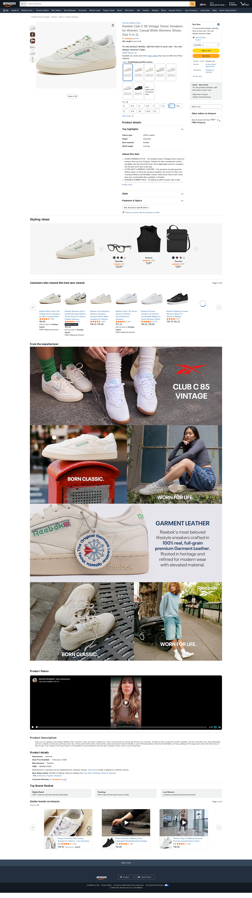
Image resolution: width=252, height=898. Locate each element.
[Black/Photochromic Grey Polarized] (114, 258)
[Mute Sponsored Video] (89, 833)
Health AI (15, 10)
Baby (214, 10)
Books (119, 10)
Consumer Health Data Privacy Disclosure (129, 885)
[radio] (32, 28)
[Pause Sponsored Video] (89, 828)
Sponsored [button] (33, 805)
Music (163, 10)
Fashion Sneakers (71, 17)
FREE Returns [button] (128, 53)
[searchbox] (108, 3)
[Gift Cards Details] (134, 10)
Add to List (196, 107)
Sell (138, 10)
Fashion (146, 10)
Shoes (61, 17)
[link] (50, 314)
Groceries (82, 10)
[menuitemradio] (215, 727)
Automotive (205, 10)
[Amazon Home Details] (182, 10)
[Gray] (181, 258)
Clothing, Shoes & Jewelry (40, 17)
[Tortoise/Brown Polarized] (121, 258)
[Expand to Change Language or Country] (133, 877)
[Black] (173, 258)
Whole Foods (94, 10)
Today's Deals (108, 10)
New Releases (70, 10)
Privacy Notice (106, 885)
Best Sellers (56, 10)
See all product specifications (136, 207)
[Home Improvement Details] (237, 10)
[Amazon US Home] (102, 878)
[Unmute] (219, 727)
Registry (155, 10)
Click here (92, 770)
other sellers (153, 56)
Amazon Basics (42, 10)
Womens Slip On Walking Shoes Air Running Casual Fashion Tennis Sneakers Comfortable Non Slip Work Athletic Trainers (188, 839)
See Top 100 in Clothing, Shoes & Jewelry (97, 773)
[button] (6, 10)
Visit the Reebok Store (131, 23)
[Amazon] (9, 4)
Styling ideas (39, 219)
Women (54, 17)
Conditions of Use (93, 885)
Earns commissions (63, 679)
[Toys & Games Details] (198, 10)
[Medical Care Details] (33, 10)
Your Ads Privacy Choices (155, 885)
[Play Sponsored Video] (126, 822)
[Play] (32, 727)
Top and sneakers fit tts (49, 681)
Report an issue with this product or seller (142, 212)
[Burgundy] (177, 258)
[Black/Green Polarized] (118, 258)
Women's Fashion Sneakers (50, 776)
